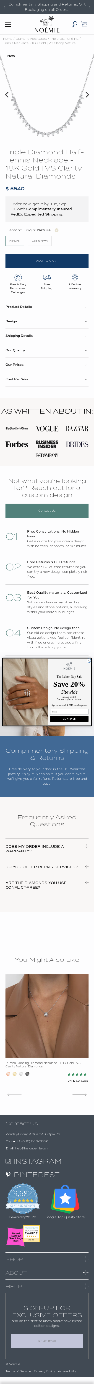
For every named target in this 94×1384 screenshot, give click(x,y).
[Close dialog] (89, 661)
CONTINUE (69, 719)
